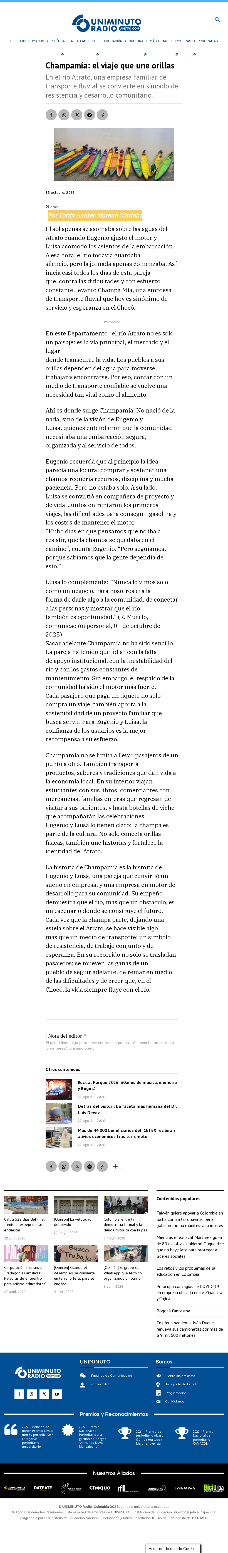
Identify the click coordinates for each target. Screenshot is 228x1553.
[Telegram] (89, 114)
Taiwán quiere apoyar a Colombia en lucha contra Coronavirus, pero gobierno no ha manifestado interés (190, 1219)
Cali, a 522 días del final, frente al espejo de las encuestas (24, 1225)
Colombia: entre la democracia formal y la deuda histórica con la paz (125, 1225)
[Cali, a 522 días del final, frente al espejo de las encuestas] (26, 1205)
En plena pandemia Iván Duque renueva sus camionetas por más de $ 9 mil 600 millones (190, 1329)
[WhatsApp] (64, 114)
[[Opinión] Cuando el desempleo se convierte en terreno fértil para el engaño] (76, 1253)
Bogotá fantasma (173, 1310)
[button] (217, 20)
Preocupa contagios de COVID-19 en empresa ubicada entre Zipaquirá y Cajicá (189, 1293)
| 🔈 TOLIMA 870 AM (157, 54)
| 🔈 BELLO (181, 54)
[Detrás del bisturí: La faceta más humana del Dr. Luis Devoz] (59, 1113)
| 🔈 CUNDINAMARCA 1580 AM (117, 54)
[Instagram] (32, 1394)
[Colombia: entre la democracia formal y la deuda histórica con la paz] (126, 1205)
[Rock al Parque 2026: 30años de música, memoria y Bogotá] (59, 1089)
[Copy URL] (102, 114)
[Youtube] (57, 1394)
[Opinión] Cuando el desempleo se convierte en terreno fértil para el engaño (74, 1275)
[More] (115, 1166)
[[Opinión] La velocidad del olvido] (76, 1205)
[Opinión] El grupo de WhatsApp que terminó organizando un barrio (123, 1273)
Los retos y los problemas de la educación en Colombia (186, 1271)
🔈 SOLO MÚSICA (206, 54)
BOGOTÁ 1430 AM (79, 54)
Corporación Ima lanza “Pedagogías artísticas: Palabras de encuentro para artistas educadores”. (25, 1275)
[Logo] (107, 23)
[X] (76, 114)
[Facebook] (51, 114)
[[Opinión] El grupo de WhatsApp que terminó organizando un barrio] (126, 1253)
